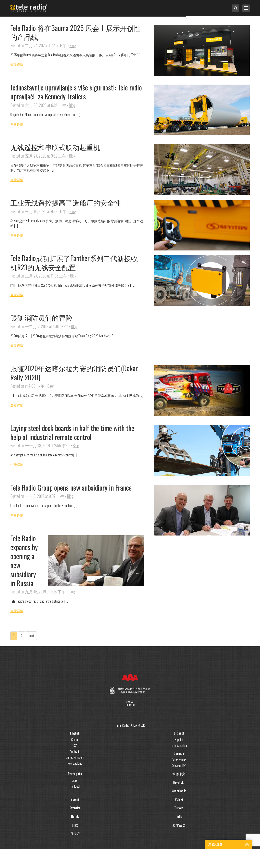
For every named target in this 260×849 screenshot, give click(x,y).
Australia (75, 751)
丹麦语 (75, 833)
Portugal (75, 786)
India (179, 816)
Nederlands (178, 790)
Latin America (179, 745)
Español (179, 733)
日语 (75, 825)
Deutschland (179, 760)
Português (75, 773)
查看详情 (16, 64)
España (179, 739)
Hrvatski (178, 782)
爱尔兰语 (178, 825)
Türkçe (178, 807)
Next (31, 635)
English (75, 733)
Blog (72, 45)
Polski (179, 799)
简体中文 (178, 773)
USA (75, 745)
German (179, 753)
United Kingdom (75, 757)
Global (74, 739)
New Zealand (75, 763)
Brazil (75, 780)
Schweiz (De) (178, 765)
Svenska (74, 807)
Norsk (75, 816)
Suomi (75, 799)
